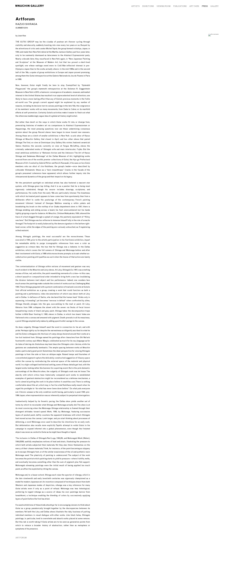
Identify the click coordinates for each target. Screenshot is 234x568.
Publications (180, 6)
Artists (135, 6)
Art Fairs (194, 6)
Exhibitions (148, 6)
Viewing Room (163, 6)
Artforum (21, 538)
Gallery (214, 6)
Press (205, 6)
